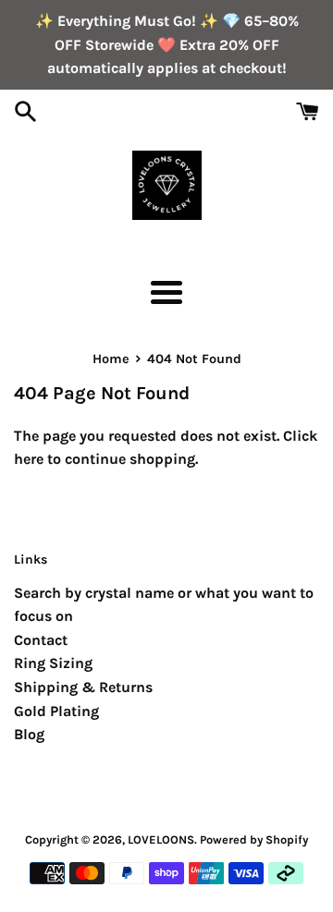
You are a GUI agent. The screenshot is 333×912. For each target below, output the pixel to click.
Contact (41, 640)
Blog (29, 734)
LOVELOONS (161, 839)
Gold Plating (56, 711)
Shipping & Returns (83, 687)
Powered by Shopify (254, 839)
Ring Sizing (53, 663)
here (28, 459)
